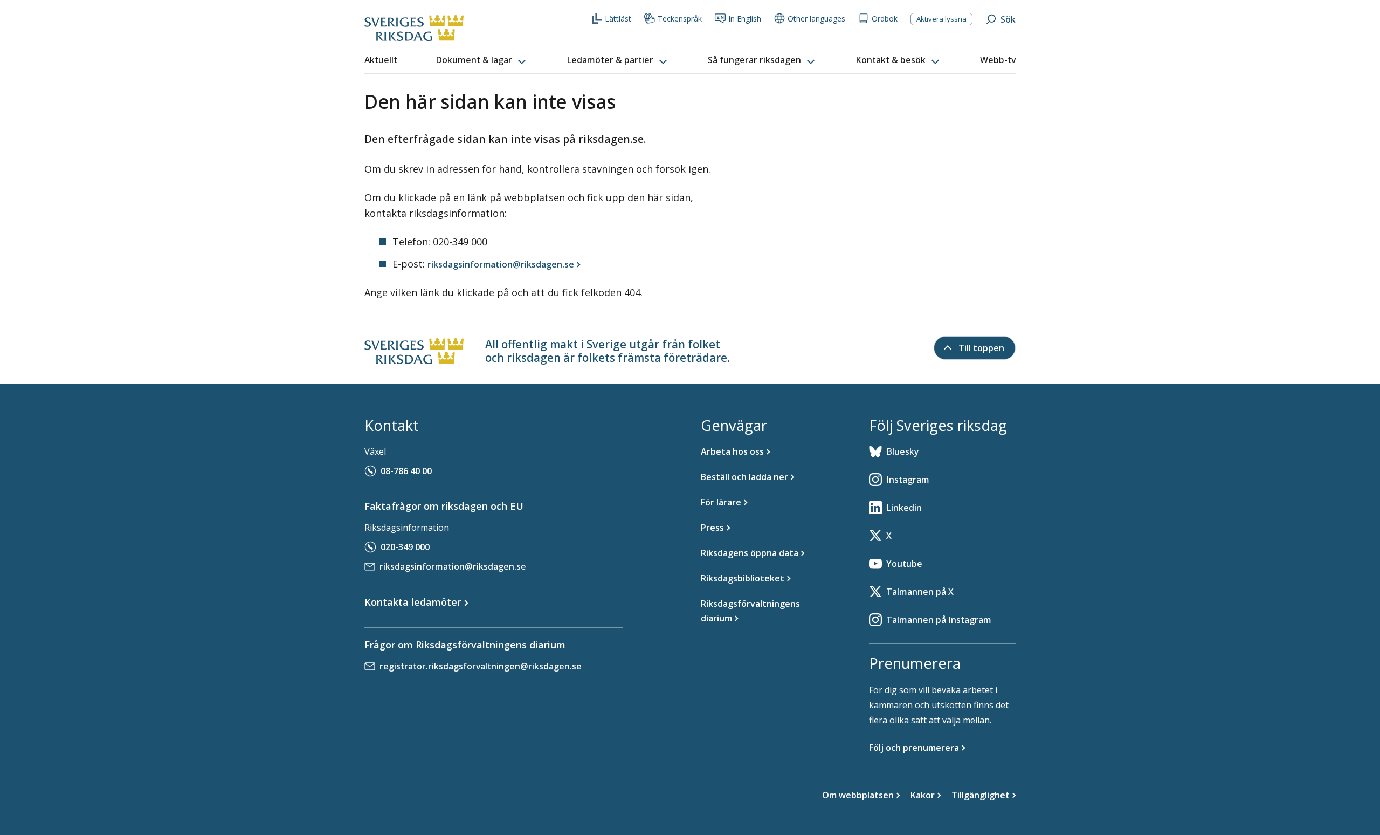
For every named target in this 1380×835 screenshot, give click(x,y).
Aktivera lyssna (941, 19)
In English (744, 18)
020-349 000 (405, 547)
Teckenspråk (680, 18)
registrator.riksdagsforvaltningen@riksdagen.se (481, 666)
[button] (482, 60)
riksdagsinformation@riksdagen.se (453, 566)
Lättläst (618, 18)
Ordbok (885, 18)
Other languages (816, 18)
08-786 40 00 (406, 471)
